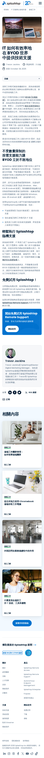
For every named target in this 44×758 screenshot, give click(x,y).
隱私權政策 (16, 741)
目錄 (6, 78)
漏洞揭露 (5, 718)
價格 (25, 718)
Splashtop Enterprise (32, 689)
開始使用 (12, 329)
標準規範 (5, 741)
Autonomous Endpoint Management (29, 683)
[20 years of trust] (27, 3)
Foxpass (27, 694)
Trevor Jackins (13, 64)
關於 (4, 662)
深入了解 (7, 464)
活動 (4, 676)
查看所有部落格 (22, 623)
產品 (26, 662)
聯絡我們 (5, 689)
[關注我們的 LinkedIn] (4, 754)
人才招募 (5, 680)
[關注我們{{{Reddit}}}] (32, 754)
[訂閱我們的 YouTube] (27, 754)
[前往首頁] (11, 3)
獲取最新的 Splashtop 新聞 (17, 644)
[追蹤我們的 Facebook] (18, 754)
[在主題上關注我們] (13, 754)
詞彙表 (4, 693)
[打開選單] (40, 3)
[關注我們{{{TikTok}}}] (36, 754)
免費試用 (27, 710)
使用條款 (26, 741)
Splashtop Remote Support (15, 302)
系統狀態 (5, 714)
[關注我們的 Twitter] (23, 754)
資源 (4, 684)
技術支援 (5, 710)
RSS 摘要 (32, 392)
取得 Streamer (8, 722)
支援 (4, 705)
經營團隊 (5, 672)
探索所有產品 (29, 698)
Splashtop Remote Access (31, 669)
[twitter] (19, 392)
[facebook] (15, 392)
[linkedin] (10, 392)
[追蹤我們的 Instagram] (9, 754)
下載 (25, 714)
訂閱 (8, 399)
